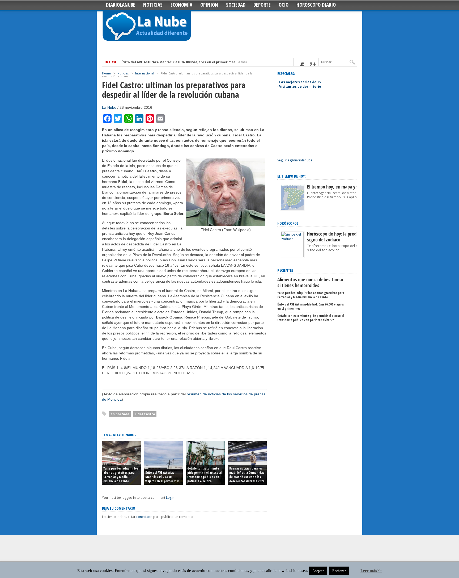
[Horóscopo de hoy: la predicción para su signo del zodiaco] (292, 256)
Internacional (144, 73)
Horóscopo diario (316, 4)
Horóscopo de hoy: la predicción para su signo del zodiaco (344, 236)
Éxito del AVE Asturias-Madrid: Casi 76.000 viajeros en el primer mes (178, 62)
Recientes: (286, 270)
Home (106, 73)
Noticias (153, 4)
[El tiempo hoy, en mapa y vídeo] (292, 209)
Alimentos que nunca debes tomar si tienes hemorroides (310, 282)
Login (170, 497)
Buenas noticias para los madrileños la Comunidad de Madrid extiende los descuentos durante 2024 (247, 474)
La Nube (109, 107)
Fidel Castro (145, 414)
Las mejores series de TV (300, 82)
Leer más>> (371, 570)
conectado (144, 516)
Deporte (262, 4)
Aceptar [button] (318, 571)
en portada (119, 414)
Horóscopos (288, 223)
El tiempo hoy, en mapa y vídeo (337, 187)
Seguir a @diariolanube (294, 160)
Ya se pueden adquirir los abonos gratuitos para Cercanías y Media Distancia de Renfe (120, 474)
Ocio (283, 4)
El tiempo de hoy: (291, 176)
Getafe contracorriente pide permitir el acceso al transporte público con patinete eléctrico (204, 474)
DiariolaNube (120, 4)
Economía (181, 4)
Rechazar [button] (339, 571)
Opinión (209, 4)
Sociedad (235, 4)
